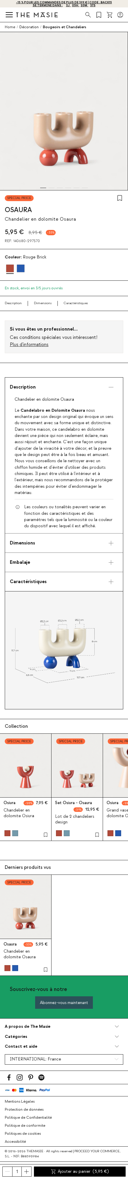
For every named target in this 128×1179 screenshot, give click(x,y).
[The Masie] (37, 14)
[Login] (120, 15)
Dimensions (42, 303)
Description (13, 303)
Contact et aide (21, 1046)
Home (10, 27)
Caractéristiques (76, 303)
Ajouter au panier (83, 1171)
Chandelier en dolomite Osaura (20, 954)
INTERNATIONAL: (35, 1059)
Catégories (16, 1036)
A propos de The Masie (27, 1026)
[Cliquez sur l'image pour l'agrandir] (64, 650)
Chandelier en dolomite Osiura (19, 813)
